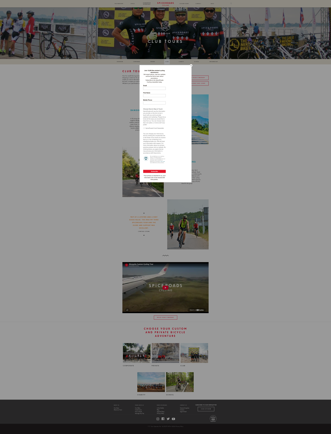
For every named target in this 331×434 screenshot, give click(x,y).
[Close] (191, 65)
